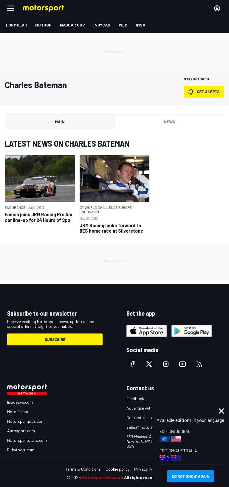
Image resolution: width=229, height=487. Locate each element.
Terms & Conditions (83, 469)
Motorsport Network (102, 477)
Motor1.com (17, 411)
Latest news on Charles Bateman (67, 143)
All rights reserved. (143, 477)
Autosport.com (21, 430)
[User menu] (217, 8)
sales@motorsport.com (148, 427)
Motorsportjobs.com (25, 421)
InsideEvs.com (20, 402)
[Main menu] (11, 8)
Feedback (135, 398)
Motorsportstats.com (27, 440)
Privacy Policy (146, 469)
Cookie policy (117, 469)
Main (60, 121)
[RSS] (199, 364)
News (169, 121)
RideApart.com (20, 449)
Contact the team (142, 417)
